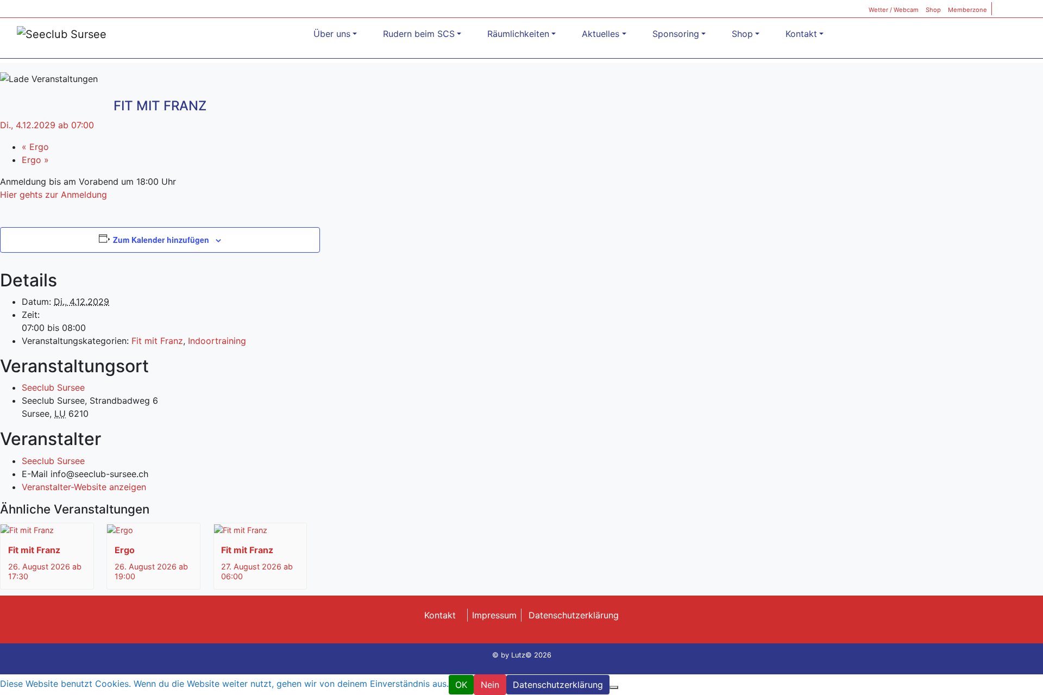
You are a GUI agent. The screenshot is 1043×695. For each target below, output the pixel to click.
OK (461, 684)
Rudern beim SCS (419, 33)
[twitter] (1016, 10)
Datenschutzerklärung (574, 615)
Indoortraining (217, 340)
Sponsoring (675, 33)
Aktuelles (600, 33)
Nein (490, 684)
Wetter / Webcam (894, 10)
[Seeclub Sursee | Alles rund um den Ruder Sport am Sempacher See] (61, 33)
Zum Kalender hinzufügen (161, 239)
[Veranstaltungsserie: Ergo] (141, 576)
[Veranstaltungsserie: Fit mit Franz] (34, 576)
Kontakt (801, 33)
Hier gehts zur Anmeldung (53, 194)
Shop (933, 10)
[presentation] (27, 529)
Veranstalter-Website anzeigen (84, 486)
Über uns (331, 33)
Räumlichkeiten (518, 33)
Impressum (494, 615)
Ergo (35, 146)
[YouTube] (1029, 10)
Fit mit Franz (157, 340)
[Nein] (614, 687)
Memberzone (967, 10)
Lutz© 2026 (531, 655)
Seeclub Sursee (53, 387)
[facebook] (1004, 10)
